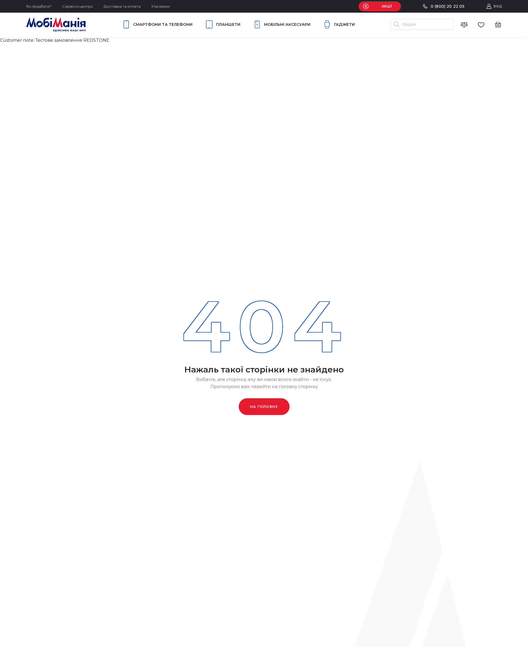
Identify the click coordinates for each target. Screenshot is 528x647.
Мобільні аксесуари (287, 24)
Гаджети (344, 24)
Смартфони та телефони (163, 24)
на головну (264, 406)
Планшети (228, 24)
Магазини (161, 6)
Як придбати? (38, 6)
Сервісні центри (77, 6)
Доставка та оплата (122, 6)
